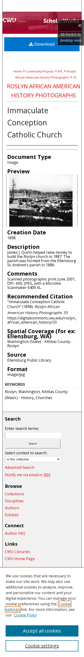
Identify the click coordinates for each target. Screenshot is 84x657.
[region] (42, 612)
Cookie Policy (25, 615)
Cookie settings (42, 646)
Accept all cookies (42, 631)
